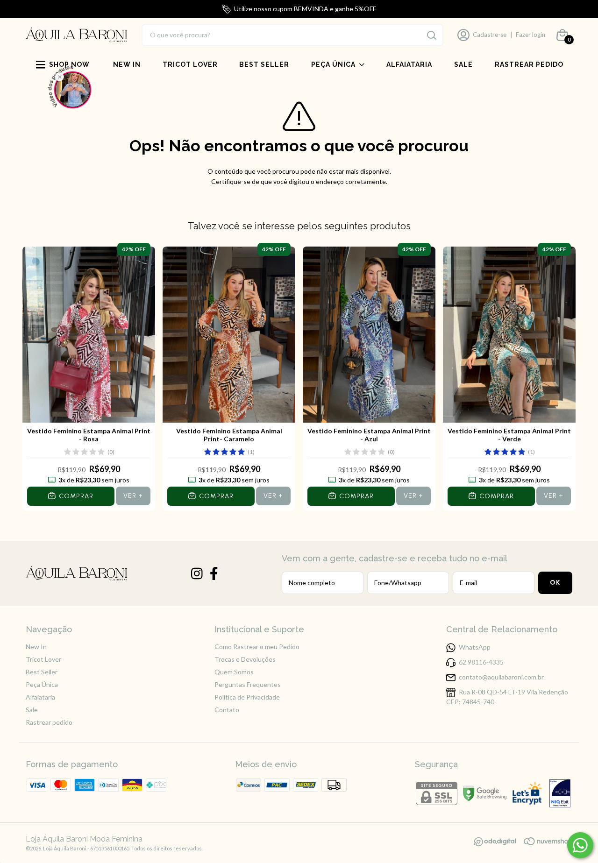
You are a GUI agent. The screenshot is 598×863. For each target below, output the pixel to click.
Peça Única (333, 64)
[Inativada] (559, 794)
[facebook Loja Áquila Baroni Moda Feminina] (214, 573)
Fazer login (530, 34)
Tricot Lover (190, 64)
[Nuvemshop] (548, 843)
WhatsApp (475, 647)
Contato (226, 710)
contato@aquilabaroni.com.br (501, 677)
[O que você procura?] (431, 35)
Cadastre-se (489, 34)
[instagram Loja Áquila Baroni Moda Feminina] (196, 573)
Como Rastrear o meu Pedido (256, 647)
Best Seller (264, 64)
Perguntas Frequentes (247, 684)
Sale (463, 64)
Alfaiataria (409, 64)
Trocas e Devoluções (245, 659)
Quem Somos (234, 672)
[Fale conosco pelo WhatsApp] (580, 845)
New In (127, 64)
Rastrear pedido (529, 64)
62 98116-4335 (481, 662)
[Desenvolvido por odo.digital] (498, 842)
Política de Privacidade (247, 697)
